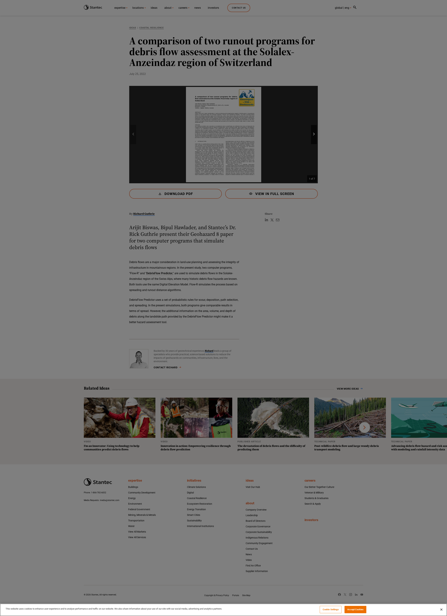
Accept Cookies (355, 609)
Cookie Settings (331, 609)
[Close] (441, 609)
